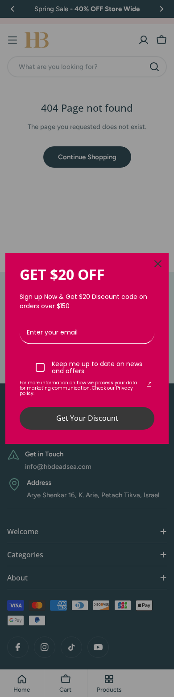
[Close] (158, 263)
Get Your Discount (87, 418)
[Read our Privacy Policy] (149, 384)
